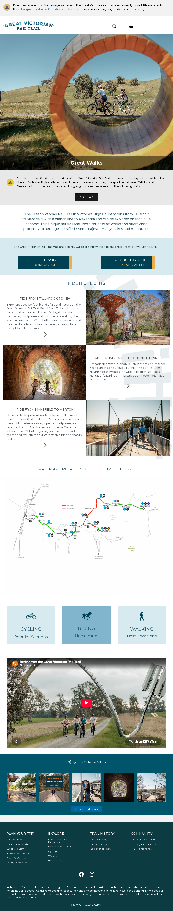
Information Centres (18, 853)
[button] (45, 262)
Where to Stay (15, 848)
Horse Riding (55, 860)
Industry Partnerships (143, 844)
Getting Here (14, 839)
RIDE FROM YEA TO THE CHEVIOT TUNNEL (128, 358)
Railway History (98, 839)
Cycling (52, 851)
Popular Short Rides (59, 846)
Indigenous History (100, 848)
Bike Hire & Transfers (18, 844)
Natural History (98, 844)
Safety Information (17, 862)
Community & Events (143, 839)
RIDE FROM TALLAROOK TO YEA (45, 299)
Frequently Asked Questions (42, 9)
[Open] (21, 787)
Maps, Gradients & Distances (58, 840)
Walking (53, 856)
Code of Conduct (17, 858)
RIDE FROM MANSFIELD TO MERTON (45, 409)
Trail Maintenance (141, 848)
